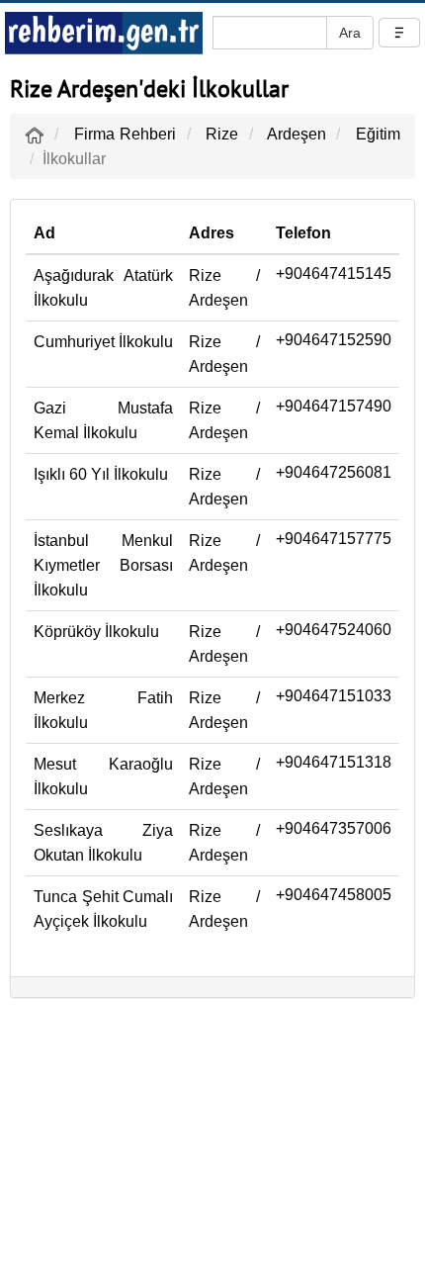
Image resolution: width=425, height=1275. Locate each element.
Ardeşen (296, 134)
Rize (222, 134)
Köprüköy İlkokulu (96, 631)
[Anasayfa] (34, 134)
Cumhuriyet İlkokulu (103, 341)
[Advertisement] (212, 1141)
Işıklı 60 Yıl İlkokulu (101, 474)
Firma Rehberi (125, 134)
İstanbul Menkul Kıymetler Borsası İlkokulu (103, 565)
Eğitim (378, 134)
